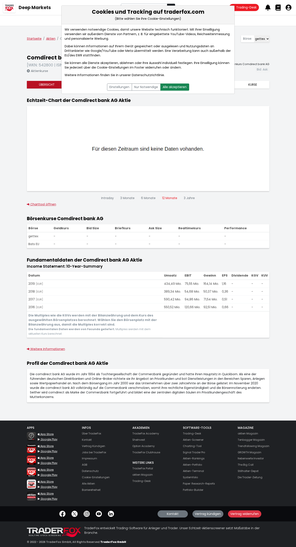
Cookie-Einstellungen (113, 67)
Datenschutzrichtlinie (148, 75)
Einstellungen (119, 87)
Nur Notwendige (146, 87)
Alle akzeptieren (175, 87)
